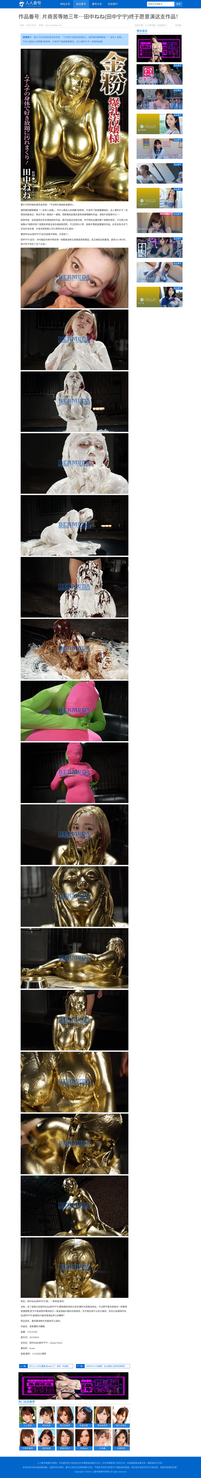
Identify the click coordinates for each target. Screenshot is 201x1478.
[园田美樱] (46, 1438)
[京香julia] (83, 1438)
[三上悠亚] (27, 1415)
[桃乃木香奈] (121, 1415)
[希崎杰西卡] (65, 1438)
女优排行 (113, 4)
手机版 (178, 25)
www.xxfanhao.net (53, 25)
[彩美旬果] (83, 1415)
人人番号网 (150, 25)
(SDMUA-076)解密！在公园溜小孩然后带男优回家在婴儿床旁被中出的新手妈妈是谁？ (108, 1366)
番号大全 (97, 4)
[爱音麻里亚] (102, 1415)
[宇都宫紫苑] (27, 1438)
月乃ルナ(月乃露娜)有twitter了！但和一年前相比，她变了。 (51, 1366)
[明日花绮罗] (65, 1415)
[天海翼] (102, 1438)
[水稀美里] (121, 1438)
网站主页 (65, 4)
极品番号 (81, 4)
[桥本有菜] (46, 1415)
